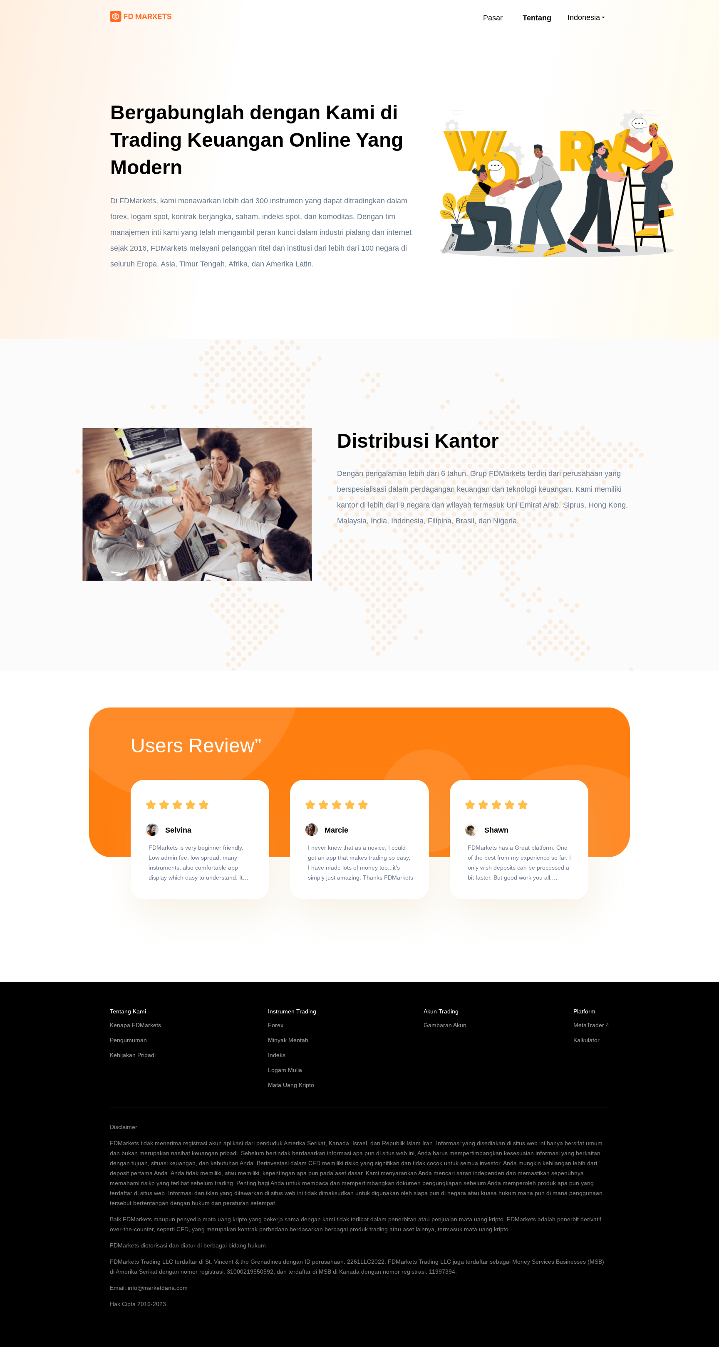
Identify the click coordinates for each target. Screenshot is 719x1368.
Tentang (537, 18)
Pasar (493, 18)
